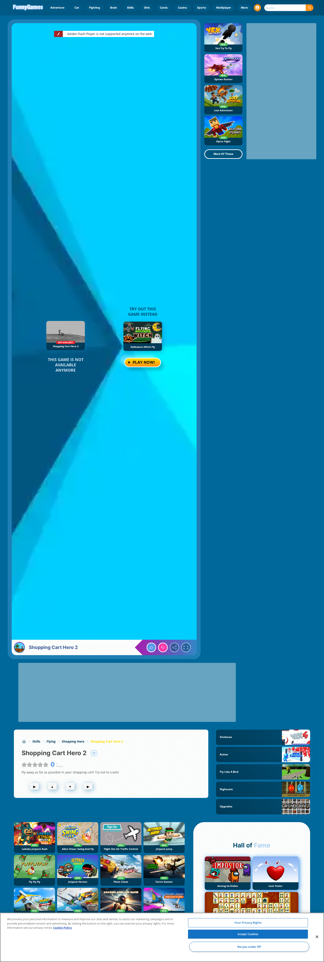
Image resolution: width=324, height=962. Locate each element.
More (244, 7)
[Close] (317, 937)
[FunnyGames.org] (24, 741)
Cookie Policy (62, 928)
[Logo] (28, 7)
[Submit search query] (309, 7)
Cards (164, 7)
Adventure (57, 7)
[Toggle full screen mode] (186, 647)
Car (76, 7)
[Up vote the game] (151, 647)
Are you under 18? (249, 947)
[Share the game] (174, 647)
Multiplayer (223, 7)
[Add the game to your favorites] (94, 753)
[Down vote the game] (163, 647)
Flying (51, 741)
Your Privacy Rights (247, 923)
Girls (147, 7)
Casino (182, 7)
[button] (257, 7)
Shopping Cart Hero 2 (107, 741)
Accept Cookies (248, 934)
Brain (113, 7)
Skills (130, 7)
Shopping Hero (73, 741)
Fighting (94, 7)
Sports (201, 7)
